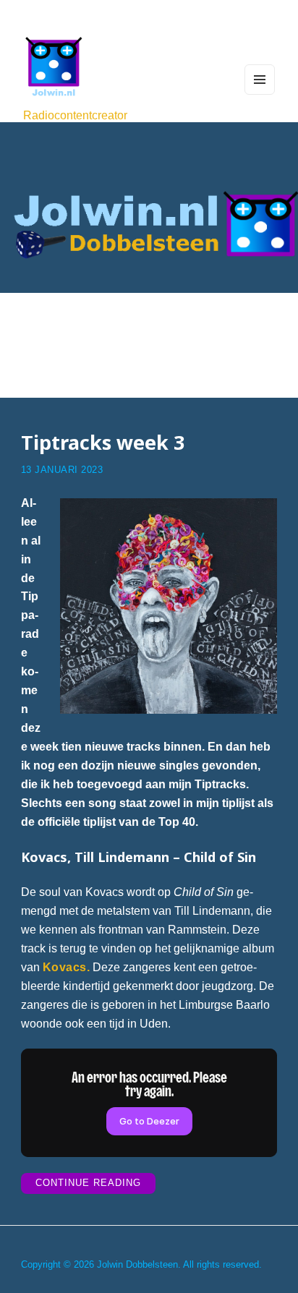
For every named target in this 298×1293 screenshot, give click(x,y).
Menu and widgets (260, 94)
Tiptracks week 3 (102, 442)
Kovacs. (66, 966)
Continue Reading (95, 1185)
